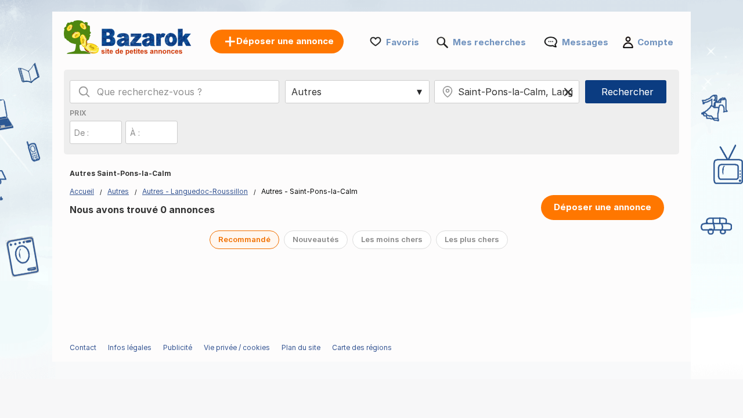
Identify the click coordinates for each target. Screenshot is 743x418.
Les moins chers (392, 239)
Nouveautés (316, 239)
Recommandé (244, 239)
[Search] (84, 91)
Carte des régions (362, 347)
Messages (585, 42)
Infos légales (130, 347)
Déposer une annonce (602, 206)
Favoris (402, 42)
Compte (655, 42)
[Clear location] (568, 91)
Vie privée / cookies (237, 347)
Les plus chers (472, 239)
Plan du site (301, 347)
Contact (83, 347)
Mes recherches (489, 42)
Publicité (177, 347)
